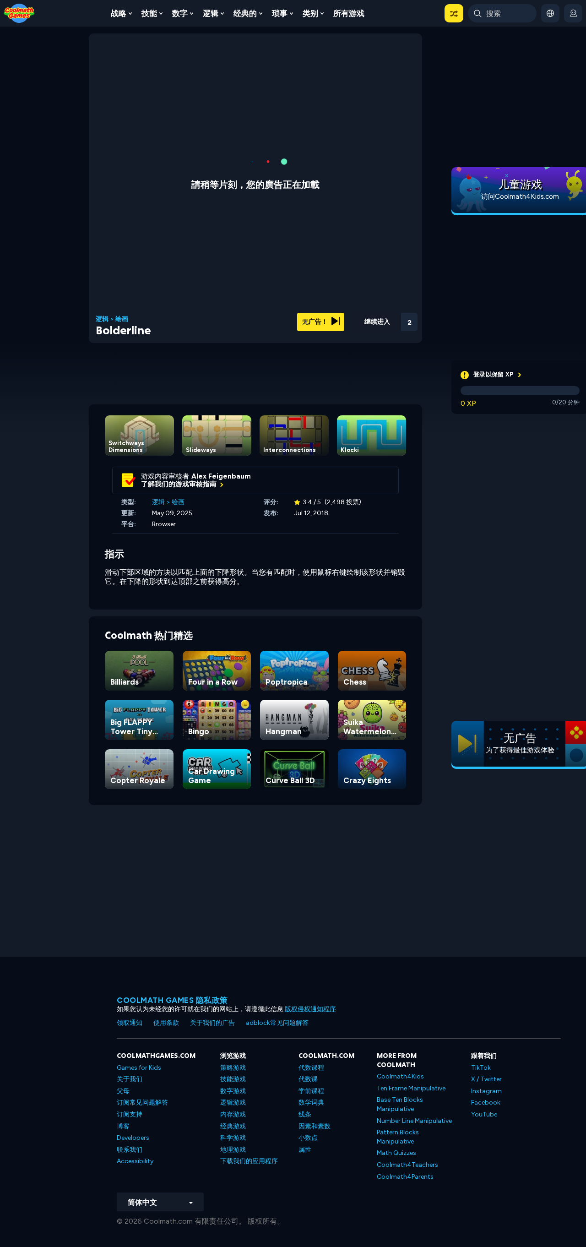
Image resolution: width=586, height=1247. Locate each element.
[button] (454, 13)
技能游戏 (233, 1079)
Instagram (486, 1091)
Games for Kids (139, 1068)
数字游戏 (233, 1091)
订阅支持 (129, 1114)
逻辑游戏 (233, 1102)
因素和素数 (314, 1126)
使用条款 (166, 1023)
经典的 (245, 13)
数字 (180, 13)
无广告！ (315, 322)
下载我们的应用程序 (249, 1161)
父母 (123, 1091)
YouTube (484, 1114)
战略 (118, 13)
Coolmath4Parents (405, 1177)
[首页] (19, 12)
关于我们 (129, 1079)
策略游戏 (233, 1068)
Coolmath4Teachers (407, 1165)
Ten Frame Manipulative (411, 1088)
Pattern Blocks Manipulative (398, 1136)
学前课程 (311, 1091)
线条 (304, 1114)
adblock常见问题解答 (277, 1023)
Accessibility (135, 1161)
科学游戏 (233, 1138)
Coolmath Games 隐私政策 (172, 1000)
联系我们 (129, 1150)
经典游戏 (233, 1126)
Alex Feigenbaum (221, 476)
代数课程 (311, 1068)
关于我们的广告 (212, 1023)
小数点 (308, 1138)
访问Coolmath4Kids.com (520, 196)
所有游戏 (348, 13)
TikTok (481, 1068)
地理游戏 (233, 1150)
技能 (149, 13)
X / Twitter (486, 1079)
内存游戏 (233, 1114)
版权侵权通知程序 (310, 1009)
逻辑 (210, 13)
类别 (310, 13)
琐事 (280, 13)
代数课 (308, 1079)
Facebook (485, 1102)
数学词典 (311, 1102)
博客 (123, 1126)
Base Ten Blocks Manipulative (400, 1104)
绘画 (121, 319)
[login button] (573, 13)
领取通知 (129, 1023)
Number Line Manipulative (414, 1121)
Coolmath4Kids (400, 1076)
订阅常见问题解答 (142, 1102)
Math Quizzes (396, 1153)
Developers (133, 1138)
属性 (304, 1150)
